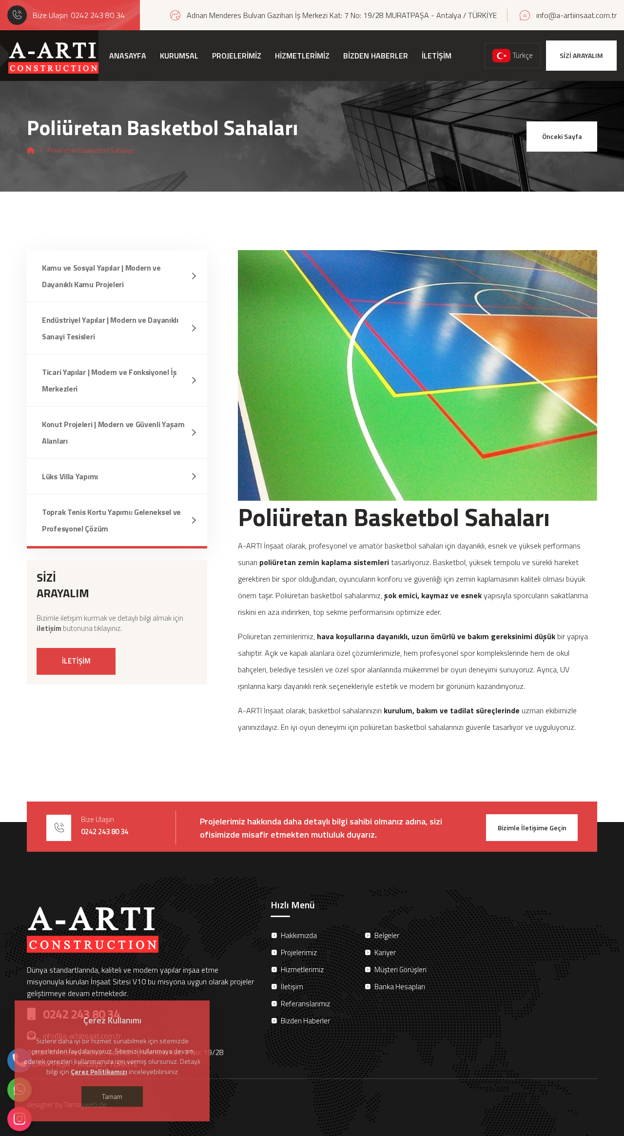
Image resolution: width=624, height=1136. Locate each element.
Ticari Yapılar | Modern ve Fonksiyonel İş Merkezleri (109, 380)
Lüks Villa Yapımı (70, 476)
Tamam (112, 1096)
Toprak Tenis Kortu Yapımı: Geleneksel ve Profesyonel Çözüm (111, 520)
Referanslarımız (305, 1003)
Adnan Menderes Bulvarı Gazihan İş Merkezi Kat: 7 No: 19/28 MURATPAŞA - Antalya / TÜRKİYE (342, 15)
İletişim (292, 986)
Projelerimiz (299, 952)
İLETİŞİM (436, 55)
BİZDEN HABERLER (375, 55)
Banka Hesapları (399, 986)
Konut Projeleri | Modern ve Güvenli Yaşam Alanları (113, 432)
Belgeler (386, 935)
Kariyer (385, 952)
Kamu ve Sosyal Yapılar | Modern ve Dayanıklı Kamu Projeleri (101, 276)
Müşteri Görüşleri (400, 969)
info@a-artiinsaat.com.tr (576, 15)
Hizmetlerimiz (302, 969)
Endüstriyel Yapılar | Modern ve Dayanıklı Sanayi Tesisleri (110, 328)
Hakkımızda (299, 935)
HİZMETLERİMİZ (302, 55)
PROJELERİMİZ (236, 55)
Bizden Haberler (305, 1020)
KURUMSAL (179, 55)
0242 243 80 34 (98, 15)
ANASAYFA (127, 55)
